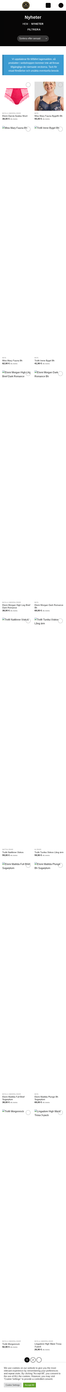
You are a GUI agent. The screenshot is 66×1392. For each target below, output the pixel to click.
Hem (25, 24)
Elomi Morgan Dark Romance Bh (49, 606)
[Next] (39, 1359)
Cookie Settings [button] (13, 1385)
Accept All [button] (29, 1385)
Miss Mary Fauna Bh (12, 360)
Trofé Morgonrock (11, 1344)
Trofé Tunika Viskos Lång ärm (49, 852)
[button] (4, 5)
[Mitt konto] (54, 5)
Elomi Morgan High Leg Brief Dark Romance (16, 606)
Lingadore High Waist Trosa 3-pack (48, 1345)
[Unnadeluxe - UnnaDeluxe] (25, 5)
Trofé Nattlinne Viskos (12, 852)
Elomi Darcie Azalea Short (14, 116)
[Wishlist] (48, 5)
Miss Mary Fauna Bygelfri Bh (48, 116)
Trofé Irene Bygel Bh (44, 360)
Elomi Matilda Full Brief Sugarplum (13, 1098)
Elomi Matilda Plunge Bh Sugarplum (46, 1098)
